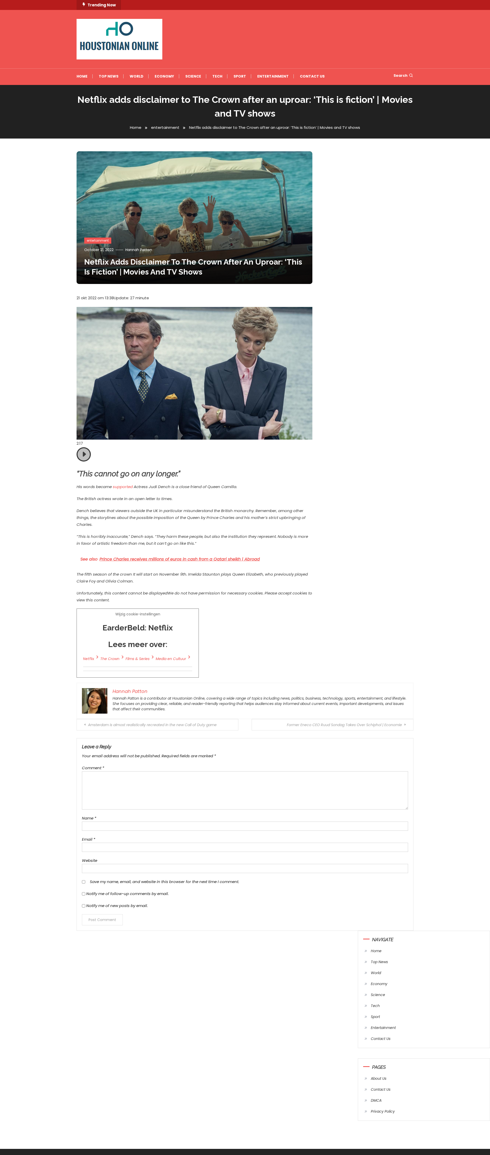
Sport (240, 76)
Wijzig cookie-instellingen (134, 636)
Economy (164, 76)
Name (89, 818)
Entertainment (273, 76)
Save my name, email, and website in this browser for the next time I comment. (164, 881)
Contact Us (312, 76)
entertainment (98, 240)
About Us (378, 1078)
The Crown (109, 658)
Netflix (88, 658)
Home (82, 76)
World (136, 76)
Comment (93, 768)
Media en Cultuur (171, 658)
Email (88, 839)
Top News (108, 76)
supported (123, 486)
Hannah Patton (138, 249)
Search (401, 75)
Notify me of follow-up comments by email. (127, 893)
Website (89, 860)
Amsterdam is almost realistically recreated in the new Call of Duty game (152, 724)
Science (193, 76)
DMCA (376, 1100)
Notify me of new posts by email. (117, 905)
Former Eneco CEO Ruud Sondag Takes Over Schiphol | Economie (344, 724)
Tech (217, 76)
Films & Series (138, 658)
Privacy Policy (383, 1111)
